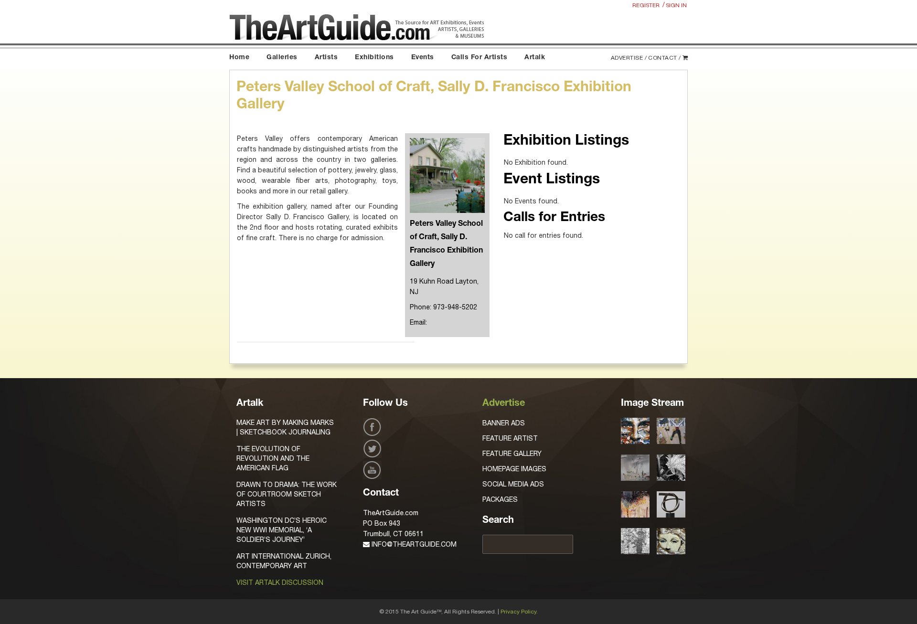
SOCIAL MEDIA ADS (513, 484)
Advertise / (629, 57)
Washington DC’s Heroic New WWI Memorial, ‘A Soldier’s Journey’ (281, 530)
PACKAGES (500, 499)
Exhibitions (374, 57)
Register (646, 5)
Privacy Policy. (519, 611)
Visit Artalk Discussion (279, 582)
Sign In (676, 5)
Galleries (282, 57)
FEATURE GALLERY (512, 453)
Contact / (664, 57)
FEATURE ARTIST (510, 438)
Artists (326, 57)
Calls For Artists (479, 57)
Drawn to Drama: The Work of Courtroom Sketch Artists (286, 494)
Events (422, 57)
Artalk (534, 57)
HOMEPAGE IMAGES (514, 469)
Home (239, 57)
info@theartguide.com (413, 544)
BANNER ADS (503, 423)
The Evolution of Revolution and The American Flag (272, 458)
